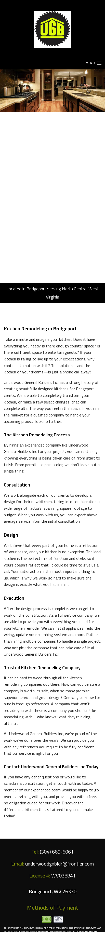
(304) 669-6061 (53, 5)
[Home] (52, 29)
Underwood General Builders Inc (50, 53)
